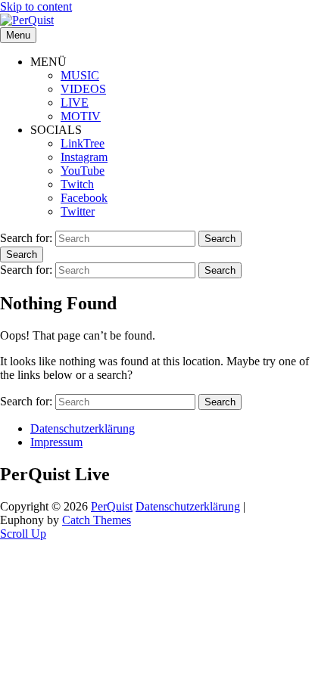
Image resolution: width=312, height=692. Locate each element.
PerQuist (112, 506)
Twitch (77, 184)
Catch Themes (96, 520)
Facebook (84, 197)
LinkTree (83, 143)
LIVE (75, 102)
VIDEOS (83, 88)
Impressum (56, 442)
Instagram (84, 157)
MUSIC (80, 75)
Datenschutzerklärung (82, 428)
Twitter (78, 211)
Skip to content (36, 6)
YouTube (83, 170)
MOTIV (81, 116)
